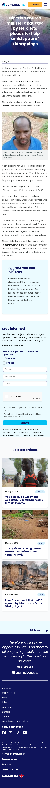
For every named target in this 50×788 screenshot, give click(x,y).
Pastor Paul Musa (11, 244)
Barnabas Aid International (15, 721)
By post (10, 362)
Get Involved (8, 692)
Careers (6, 711)
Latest (5, 702)
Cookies (6, 764)
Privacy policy (9, 759)
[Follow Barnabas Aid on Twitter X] (11, 733)
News (41, 543)
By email (10, 358)
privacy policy (22, 432)
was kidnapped (26, 81)
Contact (6, 716)
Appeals (39, 491)
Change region (10, 775)
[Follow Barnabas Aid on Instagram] (17, 733)
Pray (4, 697)
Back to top (39, 630)
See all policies (10, 769)
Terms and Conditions (14, 753)
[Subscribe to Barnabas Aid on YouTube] (25, 733)
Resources (7, 707)
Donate (35, 4)
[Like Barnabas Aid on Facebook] (4, 733)
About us (6, 688)
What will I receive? (12, 345)
